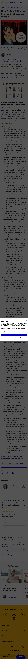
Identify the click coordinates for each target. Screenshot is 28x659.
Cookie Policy (24, 320)
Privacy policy (16, 320)
